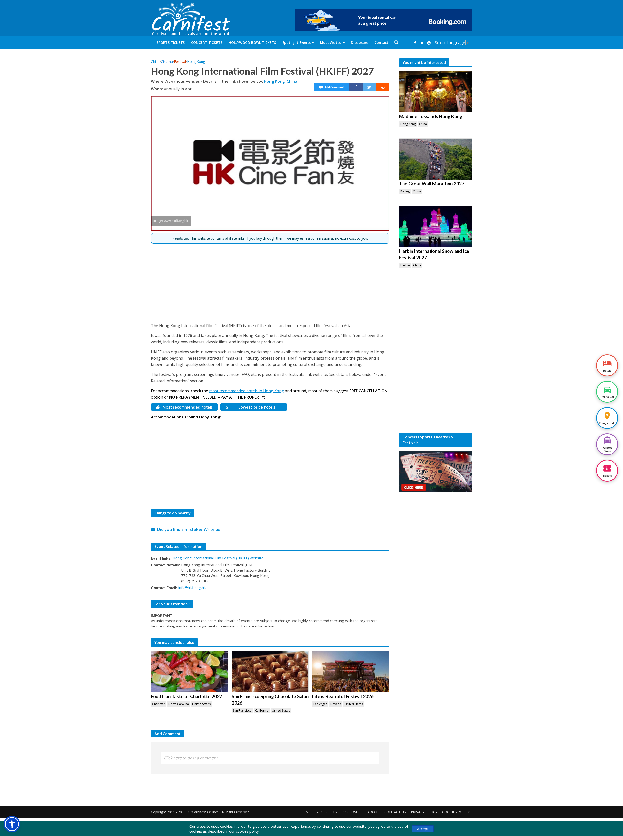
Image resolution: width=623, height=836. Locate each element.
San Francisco (242, 711)
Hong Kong (196, 61)
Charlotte (158, 704)
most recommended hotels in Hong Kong (246, 390)
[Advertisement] (270, 281)
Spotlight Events (296, 42)
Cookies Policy (456, 812)
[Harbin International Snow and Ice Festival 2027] (435, 226)
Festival (180, 61)
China (155, 61)
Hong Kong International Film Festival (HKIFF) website (218, 557)
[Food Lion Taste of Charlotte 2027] (189, 671)
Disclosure (359, 42)
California (261, 711)
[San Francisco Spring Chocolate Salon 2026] (270, 671)
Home (305, 812)
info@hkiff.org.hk (192, 587)
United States (201, 704)
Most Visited (330, 42)
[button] (12, 824)
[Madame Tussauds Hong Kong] (435, 91)
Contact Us (395, 812)
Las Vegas (320, 704)
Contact (381, 42)
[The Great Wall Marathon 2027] (435, 159)
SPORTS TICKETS (170, 42)
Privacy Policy (424, 812)
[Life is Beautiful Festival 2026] (350, 671)
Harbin (405, 265)
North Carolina (178, 704)
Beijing (405, 191)
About (373, 812)
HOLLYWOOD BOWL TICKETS (252, 42)
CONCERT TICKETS (206, 42)
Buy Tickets (326, 812)
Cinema (167, 61)
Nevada (335, 704)
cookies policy (247, 831)
